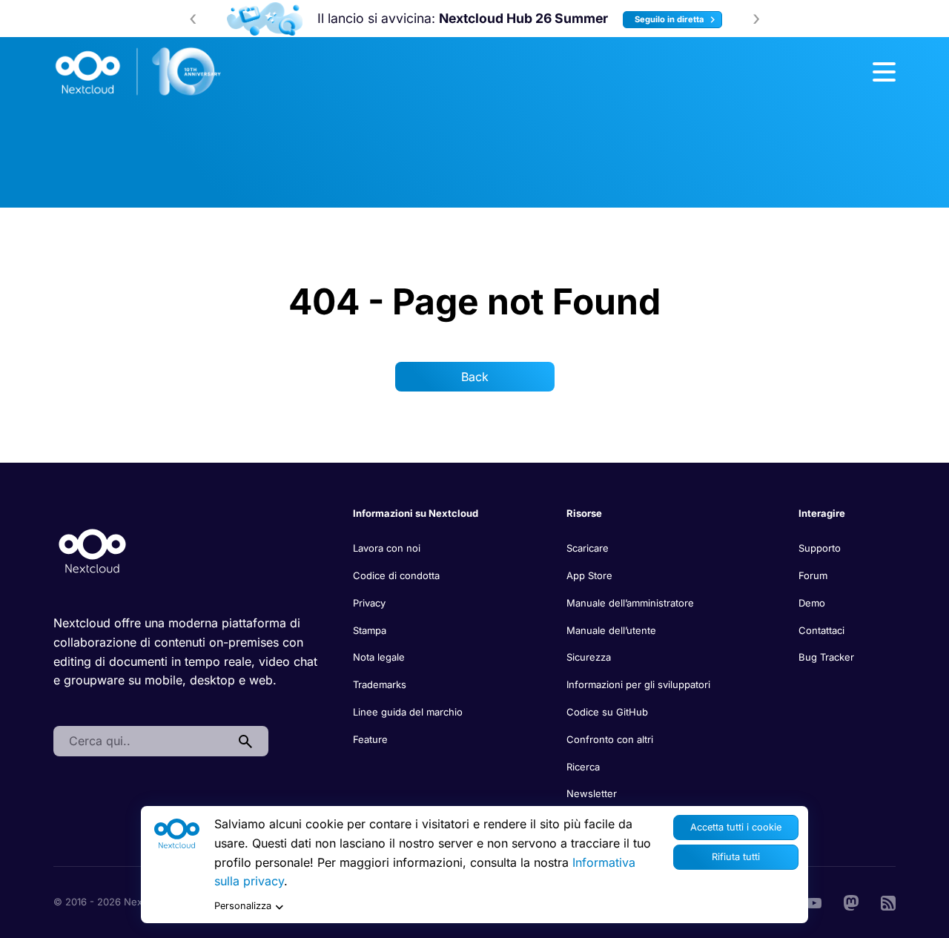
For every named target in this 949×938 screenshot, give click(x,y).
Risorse (584, 513)
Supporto (819, 548)
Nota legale (379, 657)
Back (475, 376)
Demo (811, 603)
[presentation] (192, 18)
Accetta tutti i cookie (735, 827)
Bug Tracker (826, 657)
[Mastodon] (851, 901)
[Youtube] (814, 901)
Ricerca (583, 767)
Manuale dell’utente (611, 630)
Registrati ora (714, 19)
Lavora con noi (386, 548)
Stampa (369, 630)
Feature (370, 739)
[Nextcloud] (138, 71)
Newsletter (591, 793)
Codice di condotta (396, 575)
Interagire (821, 513)
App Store (589, 575)
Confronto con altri (609, 739)
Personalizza (242, 905)
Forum (812, 575)
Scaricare (587, 548)
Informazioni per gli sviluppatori (638, 684)
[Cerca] (245, 741)
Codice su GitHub (607, 712)
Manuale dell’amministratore (630, 603)
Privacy (369, 603)
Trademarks (379, 684)
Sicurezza (588, 657)
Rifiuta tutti (736, 856)
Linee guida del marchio (408, 712)
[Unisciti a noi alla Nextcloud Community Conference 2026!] (250, 19)
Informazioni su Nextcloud (415, 513)
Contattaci (821, 630)
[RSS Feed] (888, 901)
